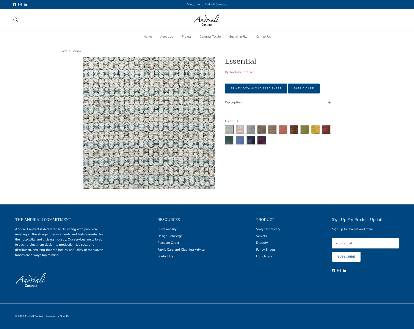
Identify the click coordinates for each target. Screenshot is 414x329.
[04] (261, 129)
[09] (315, 129)
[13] (250, 140)
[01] (229, 129)
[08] (304, 129)
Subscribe (346, 257)
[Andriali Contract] (207, 19)
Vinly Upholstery (268, 229)
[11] (229, 140)
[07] (294, 129)
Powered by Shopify (57, 316)
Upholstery (264, 256)
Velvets (261, 236)
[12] (240, 140)
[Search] (15, 19)
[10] (326, 129)
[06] (283, 129)
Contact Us (263, 36)
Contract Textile (210, 36)
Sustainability (238, 36)
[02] (240, 129)
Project (186, 36)
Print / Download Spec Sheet (256, 88)
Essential (76, 51)
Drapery (262, 242)
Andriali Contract (242, 72)
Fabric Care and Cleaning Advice (181, 249)
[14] (261, 140)
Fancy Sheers (266, 249)
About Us (166, 36)
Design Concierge (170, 236)
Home (147, 36)
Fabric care (304, 88)
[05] (272, 129)
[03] (250, 129)
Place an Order (168, 242)
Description (233, 102)
